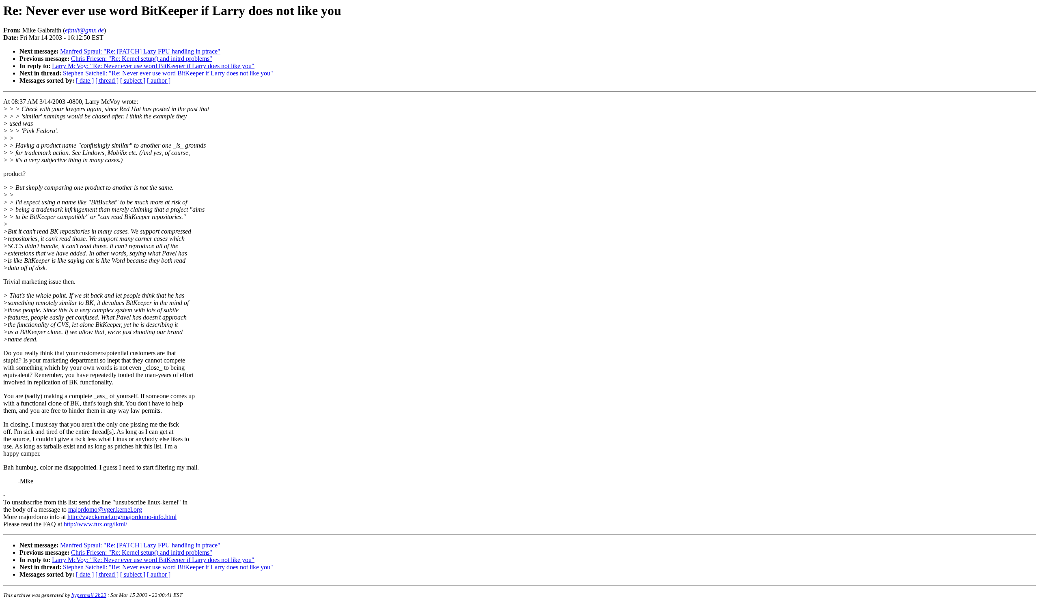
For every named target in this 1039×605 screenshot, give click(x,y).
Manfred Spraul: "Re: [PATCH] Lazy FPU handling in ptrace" (140, 51)
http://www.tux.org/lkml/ (95, 524)
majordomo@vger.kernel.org (105, 509)
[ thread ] (107, 80)
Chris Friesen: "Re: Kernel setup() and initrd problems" (141, 58)
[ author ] (158, 80)
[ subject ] (132, 80)
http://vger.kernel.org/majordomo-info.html (122, 516)
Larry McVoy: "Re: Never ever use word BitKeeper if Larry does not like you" (153, 65)
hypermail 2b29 (88, 595)
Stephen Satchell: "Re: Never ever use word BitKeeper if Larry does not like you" (168, 73)
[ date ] (85, 80)
